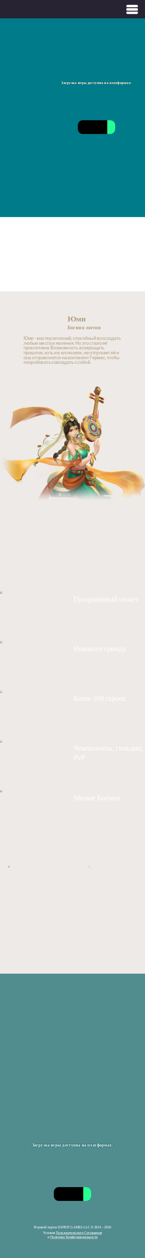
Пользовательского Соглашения (79, 1233)
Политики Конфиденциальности (74, 1237)
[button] (6, 901)
